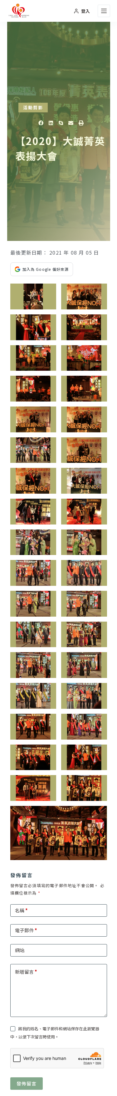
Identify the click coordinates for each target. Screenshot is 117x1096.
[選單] (104, 11)
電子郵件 (26, 930)
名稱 (21, 910)
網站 (19, 950)
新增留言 (26, 971)
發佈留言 (27, 1083)
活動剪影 (33, 107)
